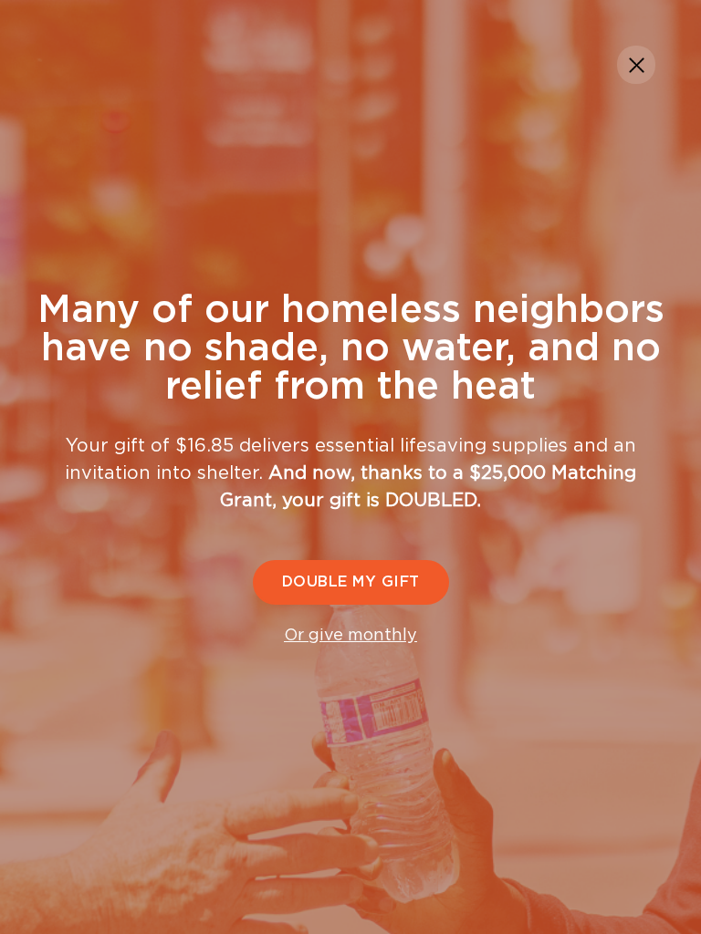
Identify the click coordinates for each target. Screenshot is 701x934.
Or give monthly (350, 636)
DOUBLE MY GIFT (351, 582)
